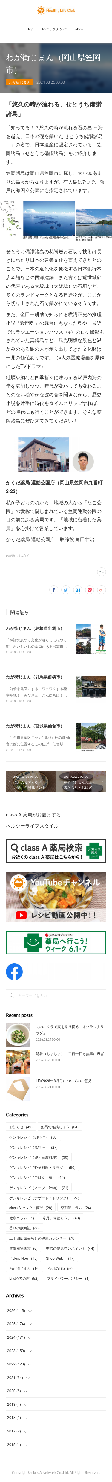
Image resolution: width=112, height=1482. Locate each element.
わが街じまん (19, 81)
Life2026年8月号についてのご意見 (64, 1080)
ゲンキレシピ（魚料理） (33, 1147)
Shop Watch (60, 1258)
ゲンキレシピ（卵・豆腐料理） (38, 1157)
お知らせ (21, 1126)
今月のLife (61, 1268)
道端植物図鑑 (23, 1248)
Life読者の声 (24, 1278)
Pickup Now (23, 1258)
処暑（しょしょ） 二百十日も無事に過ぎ (70, 1053)
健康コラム (21, 1217)
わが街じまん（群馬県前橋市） (35, 677)
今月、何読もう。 (61, 1217)
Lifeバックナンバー (54, 29)
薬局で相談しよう (60, 1126)
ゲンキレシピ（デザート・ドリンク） (44, 1197)
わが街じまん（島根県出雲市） (35, 628)
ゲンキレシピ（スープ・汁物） (38, 1187)
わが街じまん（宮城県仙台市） (35, 726)
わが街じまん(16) (17, 555)
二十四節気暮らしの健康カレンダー (42, 1237)
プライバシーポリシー (68, 1278)
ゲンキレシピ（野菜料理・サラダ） (42, 1167)
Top (30, 29)
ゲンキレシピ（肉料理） (33, 1136)
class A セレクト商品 (30, 1207)
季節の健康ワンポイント (70, 1248)
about (80, 29)
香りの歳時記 (24, 1227)
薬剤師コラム (76, 1207)
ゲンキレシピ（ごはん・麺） (37, 1177)
